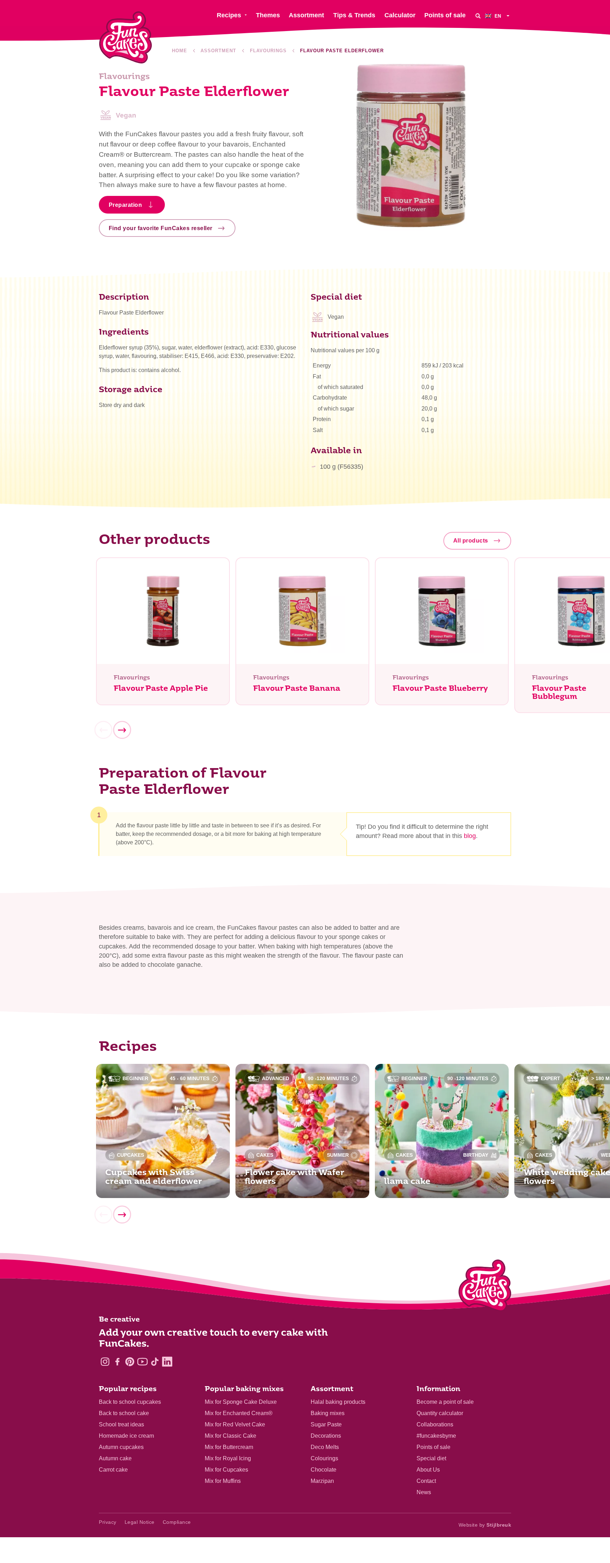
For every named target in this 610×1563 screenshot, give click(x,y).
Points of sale (433, 1447)
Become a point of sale (445, 1402)
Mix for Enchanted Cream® (239, 1413)
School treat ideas (121, 1424)
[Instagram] (105, 1361)
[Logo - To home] (485, 1287)
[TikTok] (155, 1361)
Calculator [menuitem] (399, 15)
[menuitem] (498, 15)
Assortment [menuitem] (306, 15)
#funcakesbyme (436, 1436)
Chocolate (323, 1470)
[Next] (121, 730)
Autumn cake (115, 1458)
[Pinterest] (130, 1361)
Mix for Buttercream (229, 1447)
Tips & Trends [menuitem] (354, 15)
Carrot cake (113, 1470)
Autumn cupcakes (121, 1447)
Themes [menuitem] (268, 15)
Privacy (107, 1522)
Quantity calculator (440, 1413)
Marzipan (322, 1481)
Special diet (431, 1458)
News (424, 1492)
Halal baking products (338, 1402)
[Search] (478, 16)
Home (179, 50)
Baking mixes (328, 1413)
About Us (428, 1470)
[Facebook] (117, 1361)
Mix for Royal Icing (228, 1458)
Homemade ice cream (126, 1436)
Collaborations (435, 1424)
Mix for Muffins (223, 1481)
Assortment (218, 50)
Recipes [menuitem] (229, 15)
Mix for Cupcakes (226, 1470)
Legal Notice (140, 1522)
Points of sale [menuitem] (445, 15)
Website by (485, 1525)
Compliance (177, 1522)
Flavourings (268, 50)
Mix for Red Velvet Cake (235, 1424)
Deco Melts (325, 1447)
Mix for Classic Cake (230, 1436)
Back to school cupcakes (130, 1402)
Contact (426, 1481)
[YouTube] (142, 1361)
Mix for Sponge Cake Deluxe (241, 1402)
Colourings (324, 1458)
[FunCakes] (125, 37)
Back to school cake (124, 1413)
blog (470, 835)
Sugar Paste (326, 1424)
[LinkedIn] (167, 1361)
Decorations (326, 1436)
